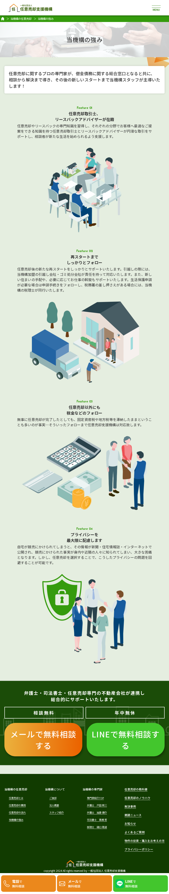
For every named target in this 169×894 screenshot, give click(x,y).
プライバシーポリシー (139, 849)
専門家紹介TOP (95, 798)
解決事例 (130, 806)
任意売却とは (16, 798)
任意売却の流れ (17, 812)
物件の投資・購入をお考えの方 (145, 841)
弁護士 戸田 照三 (97, 805)
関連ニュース (133, 815)
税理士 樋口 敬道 (97, 827)
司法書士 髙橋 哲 (97, 819)
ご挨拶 (53, 798)
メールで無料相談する (43, 739)
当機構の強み (16, 819)
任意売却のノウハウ (137, 798)
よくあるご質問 (135, 832)
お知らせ (130, 823)
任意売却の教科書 (136, 789)
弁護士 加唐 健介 (97, 812)
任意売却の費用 (17, 805)
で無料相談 (18, 883)
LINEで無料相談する (126, 739)
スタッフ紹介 (56, 812)
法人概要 (54, 805)
